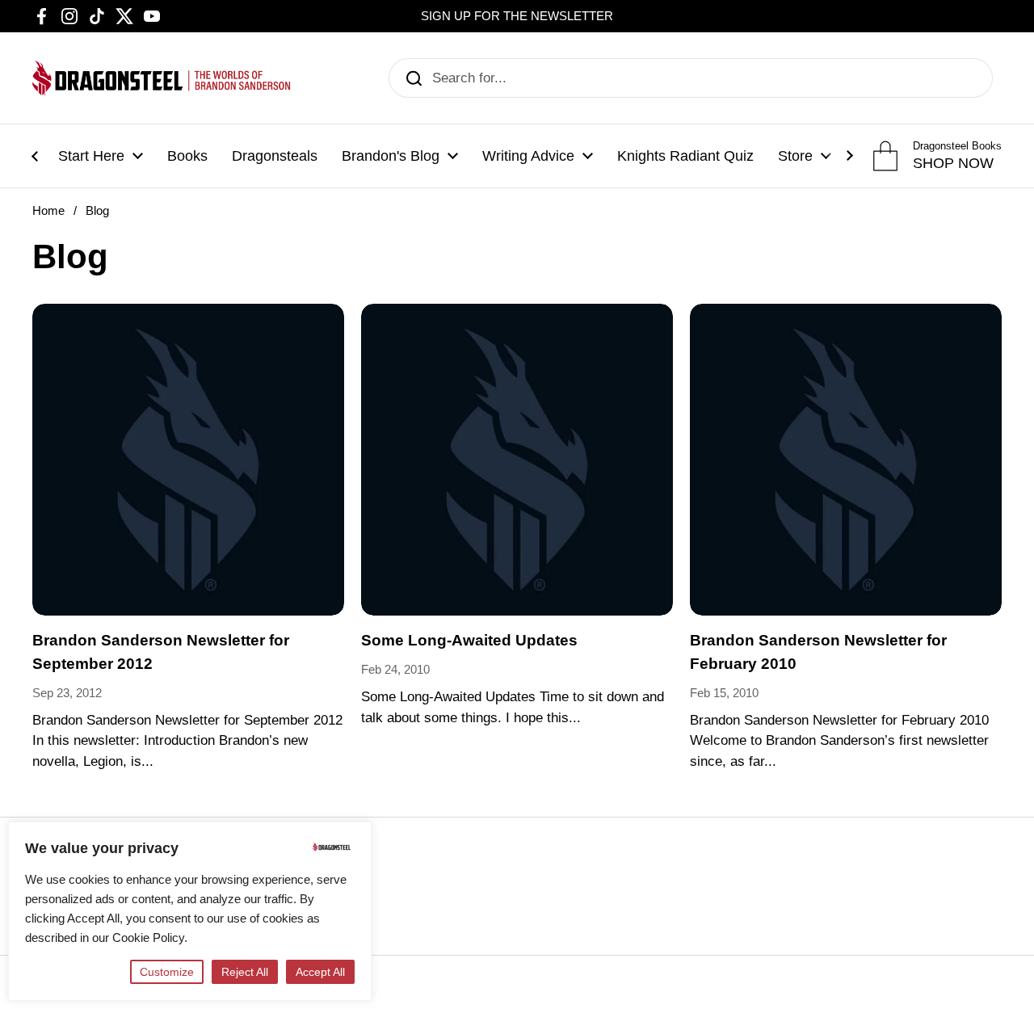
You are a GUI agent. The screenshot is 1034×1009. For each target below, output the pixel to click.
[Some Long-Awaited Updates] (517, 460)
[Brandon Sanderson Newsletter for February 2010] (846, 460)
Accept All (320, 971)
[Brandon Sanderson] (161, 78)
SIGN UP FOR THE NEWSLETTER (517, 16)
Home (48, 210)
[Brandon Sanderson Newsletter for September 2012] (188, 460)
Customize (167, 971)
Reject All (244, 971)
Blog (97, 210)
